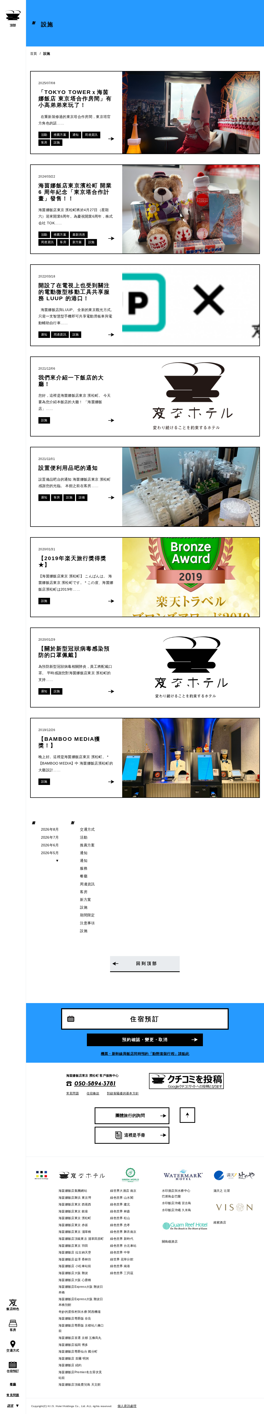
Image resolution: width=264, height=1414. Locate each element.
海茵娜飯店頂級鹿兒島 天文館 (80, 1384)
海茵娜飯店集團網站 (73, 1191)
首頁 (33, 53)
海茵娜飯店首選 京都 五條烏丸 (80, 1338)
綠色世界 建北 (120, 1204)
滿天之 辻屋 (221, 1191)
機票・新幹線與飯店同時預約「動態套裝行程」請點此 (145, 1054)
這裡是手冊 (134, 1135)
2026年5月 (50, 853)
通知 (83, 853)
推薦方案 (87, 845)
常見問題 (12, 1395)
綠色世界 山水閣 (121, 1197)
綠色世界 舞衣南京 (123, 1232)
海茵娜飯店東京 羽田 (73, 1246)
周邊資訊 (87, 884)
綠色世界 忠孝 (120, 1225)
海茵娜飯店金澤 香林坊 (75, 1259)
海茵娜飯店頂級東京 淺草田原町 (81, 1239)
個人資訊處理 (127, 1406)
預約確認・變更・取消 (145, 1039)
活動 (83, 837)
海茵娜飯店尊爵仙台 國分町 (78, 1351)
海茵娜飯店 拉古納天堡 (75, 1252)
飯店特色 (12, 1309)
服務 (83, 868)
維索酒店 (219, 1222)
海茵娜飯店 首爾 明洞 (74, 1358)
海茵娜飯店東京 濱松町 (75, 1218)
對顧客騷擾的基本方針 (123, 1093)
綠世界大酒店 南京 (123, 1191)
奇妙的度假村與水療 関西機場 (80, 1312)
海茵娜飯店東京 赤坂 (73, 1225)
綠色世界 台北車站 (123, 1246)
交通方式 (12, 1350)
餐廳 (13, 1384)
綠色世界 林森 (120, 1211)
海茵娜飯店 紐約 (70, 1365)
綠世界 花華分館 (121, 1259)
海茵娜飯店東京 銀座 (73, 1211)
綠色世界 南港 (120, 1266)
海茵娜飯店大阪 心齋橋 (75, 1280)
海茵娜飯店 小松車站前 (75, 1266)
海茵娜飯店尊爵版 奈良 (75, 1318)
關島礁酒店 (170, 1241)
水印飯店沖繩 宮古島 (176, 1203)
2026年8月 (50, 829)
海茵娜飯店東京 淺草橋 (75, 1232)
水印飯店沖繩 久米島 (176, 1210)
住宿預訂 (13, 1371)
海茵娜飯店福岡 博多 (73, 1345)
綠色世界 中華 (120, 1252)
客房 (13, 1330)
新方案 (85, 899)
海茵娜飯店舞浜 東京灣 (75, 1197)
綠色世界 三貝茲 (121, 1273)
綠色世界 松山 (120, 1218)
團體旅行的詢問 (130, 1115)
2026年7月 (50, 837)
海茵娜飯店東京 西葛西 (75, 1204)
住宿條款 (93, 1093)
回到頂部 (147, 963)
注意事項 (87, 923)
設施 (83, 907)
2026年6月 (50, 845)
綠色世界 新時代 (121, 1239)
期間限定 (87, 915)
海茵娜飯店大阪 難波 (73, 1273)
